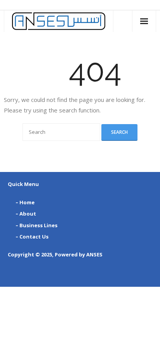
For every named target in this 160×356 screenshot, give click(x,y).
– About (26, 213)
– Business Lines (36, 225)
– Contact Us (32, 236)
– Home (25, 202)
